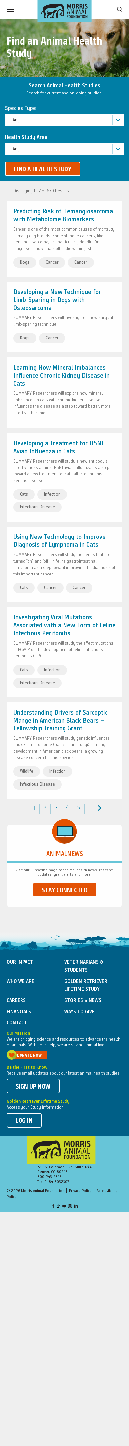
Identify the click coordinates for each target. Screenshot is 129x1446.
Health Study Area (26, 137)
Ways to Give (79, 1012)
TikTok (59, 1206)
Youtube (64, 1206)
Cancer (52, 262)
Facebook (53, 1206)
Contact (17, 1023)
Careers (16, 1000)
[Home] (65, 11)
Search (120, 9)
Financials (19, 1012)
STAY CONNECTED (65, 890)
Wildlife (26, 771)
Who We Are (20, 981)
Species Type (20, 108)
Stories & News (82, 1000)
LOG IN (24, 1121)
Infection (52, 494)
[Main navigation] (10, 9)
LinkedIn (76, 1206)
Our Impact (20, 962)
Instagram (70, 1206)
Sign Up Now (33, 1087)
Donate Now (29, 1055)
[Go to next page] (99, 808)
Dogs (25, 262)
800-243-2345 (49, 1177)
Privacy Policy (80, 1191)
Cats (24, 494)
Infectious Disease (37, 507)
